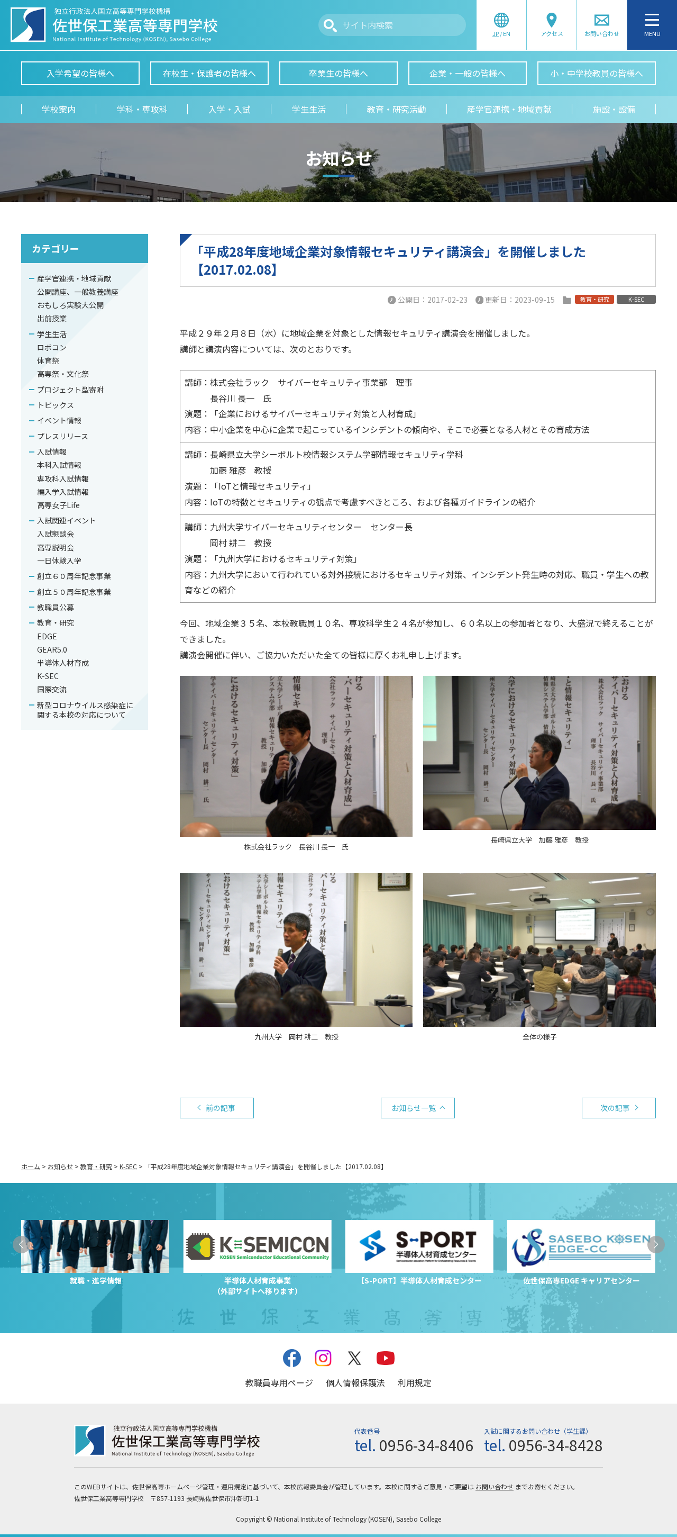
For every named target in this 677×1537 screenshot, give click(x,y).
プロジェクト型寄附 (70, 389)
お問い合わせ (494, 1486)
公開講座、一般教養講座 (77, 291)
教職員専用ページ (279, 1382)
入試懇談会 (55, 533)
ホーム (30, 1166)
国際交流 (52, 689)
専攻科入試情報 (63, 478)
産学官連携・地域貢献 (509, 109)
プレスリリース (62, 436)
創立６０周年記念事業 (74, 576)
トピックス (55, 405)
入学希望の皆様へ (80, 73)
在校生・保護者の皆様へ (209, 73)
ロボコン (52, 347)
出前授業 (52, 318)
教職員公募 (55, 607)
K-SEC (48, 676)
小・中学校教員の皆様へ (596, 73)
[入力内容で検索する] (330, 26)
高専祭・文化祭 (63, 373)
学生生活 (309, 109)
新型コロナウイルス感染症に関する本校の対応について (85, 710)
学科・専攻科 (142, 109)
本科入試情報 (59, 464)
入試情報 (52, 451)
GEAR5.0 (52, 649)
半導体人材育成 (63, 662)
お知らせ (60, 1166)
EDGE (47, 636)
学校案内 (59, 109)
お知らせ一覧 (413, 1107)
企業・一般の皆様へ (467, 73)
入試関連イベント (66, 520)
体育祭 (48, 360)
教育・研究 (55, 622)
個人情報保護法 (355, 1382)
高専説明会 (55, 547)
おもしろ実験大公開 (70, 305)
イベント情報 (59, 420)
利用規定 (415, 1382)
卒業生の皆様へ (338, 73)
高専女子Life (58, 505)
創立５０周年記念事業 (74, 591)
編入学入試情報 (63, 491)
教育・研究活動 (396, 109)
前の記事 (220, 1107)
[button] (21, 1244)
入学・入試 (229, 109)
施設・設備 (614, 109)
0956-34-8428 (556, 1444)
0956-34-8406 (426, 1444)
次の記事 (615, 1107)
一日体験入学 (59, 560)
